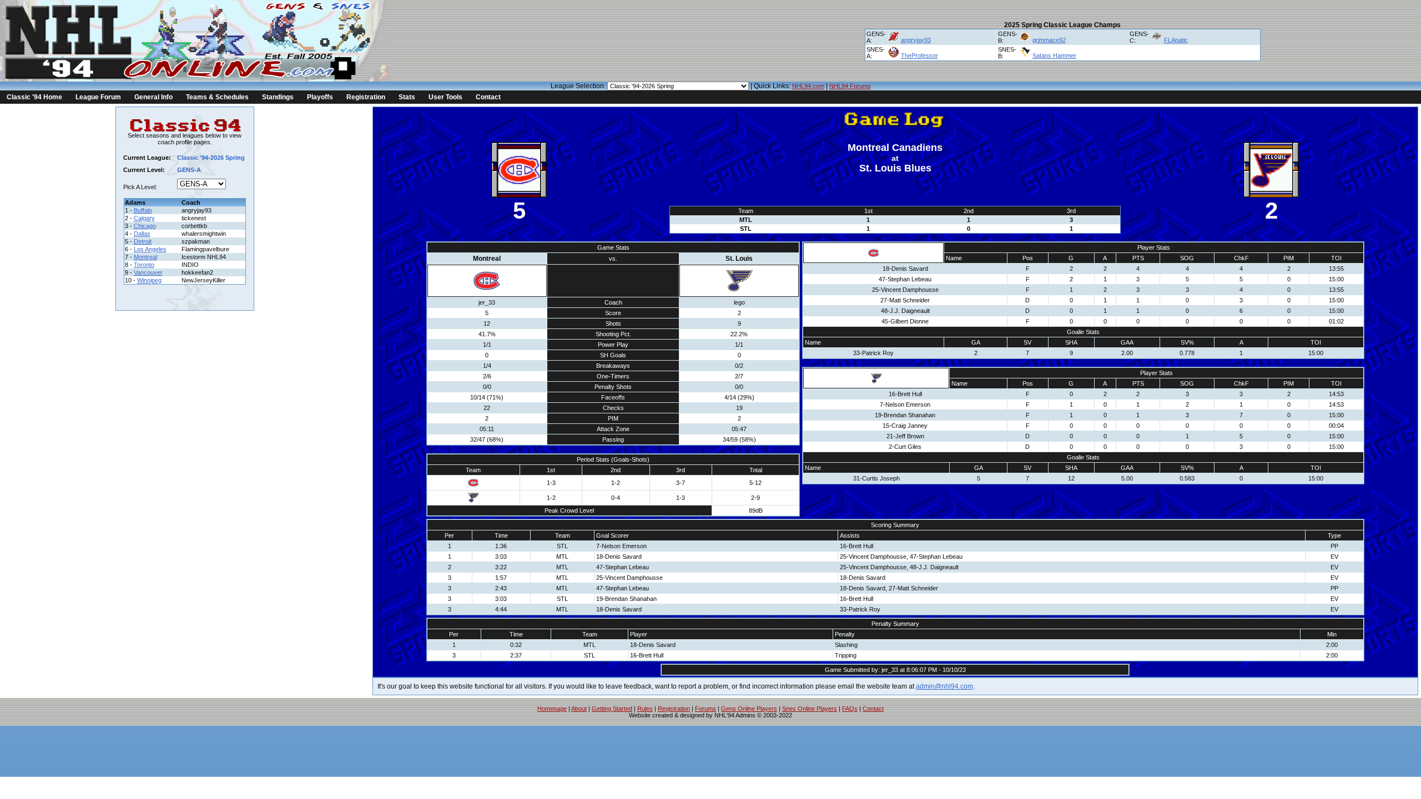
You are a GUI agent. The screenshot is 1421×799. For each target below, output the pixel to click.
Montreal (145, 257)
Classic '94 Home (34, 97)
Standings (278, 97)
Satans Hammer (1054, 55)
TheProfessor (919, 55)
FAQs (850, 708)
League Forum (98, 97)
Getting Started (612, 708)
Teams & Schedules (217, 97)
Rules (645, 708)
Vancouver (148, 272)
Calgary (144, 218)
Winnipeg (149, 280)
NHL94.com (808, 86)
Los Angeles (150, 249)
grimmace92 (1049, 40)
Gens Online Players (749, 708)
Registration (365, 97)
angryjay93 (916, 40)
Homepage (552, 708)
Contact (488, 97)
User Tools (445, 97)
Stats (407, 97)
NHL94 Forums (850, 86)
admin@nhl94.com (944, 686)
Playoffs (320, 97)
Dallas (142, 233)
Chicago (145, 225)
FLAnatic (1176, 40)
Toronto (144, 264)
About (579, 708)
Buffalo (143, 210)
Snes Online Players (809, 708)
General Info (153, 97)
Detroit (143, 241)
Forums (705, 708)
